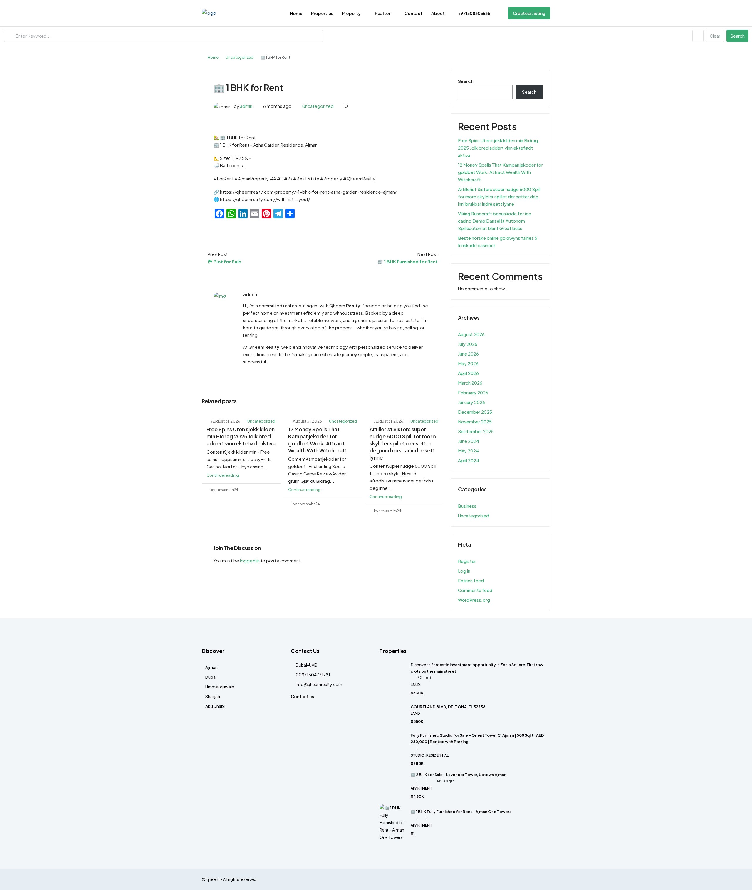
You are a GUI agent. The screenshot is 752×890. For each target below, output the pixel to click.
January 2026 (471, 402)
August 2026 (471, 334)
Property (351, 13)
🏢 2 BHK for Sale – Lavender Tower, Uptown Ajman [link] (458, 774)
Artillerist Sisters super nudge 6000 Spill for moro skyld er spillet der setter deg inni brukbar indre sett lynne (403, 443)
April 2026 (468, 373)
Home (296, 13)
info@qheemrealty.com (319, 684)
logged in (250, 560)
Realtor (382, 13)
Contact (413, 13)
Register (467, 561)
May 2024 (468, 450)
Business (467, 506)
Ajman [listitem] (211, 667)
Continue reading (223, 474)
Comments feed (475, 590)
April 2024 (468, 460)
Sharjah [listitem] (212, 696)
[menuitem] (471, 13)
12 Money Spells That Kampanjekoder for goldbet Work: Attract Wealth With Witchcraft (317, 440)
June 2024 (468, 441)
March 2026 (470, 383)
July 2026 (467, 344)
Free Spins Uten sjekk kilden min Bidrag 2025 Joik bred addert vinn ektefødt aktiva (241, 436)
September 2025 (476, 431)
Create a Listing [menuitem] (529, 13)
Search (737, 35)
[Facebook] (545, 879)
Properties (322, 13)
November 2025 (475, 421)
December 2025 (475, 412)
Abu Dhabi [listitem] (215, 706)
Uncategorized (240, 57)
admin (246, 106)
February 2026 (473, 392)
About (438, 13)
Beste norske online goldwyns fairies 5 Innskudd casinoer (497, 241)
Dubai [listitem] (210, 677)
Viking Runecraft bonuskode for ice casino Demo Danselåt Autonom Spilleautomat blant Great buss (494, 221)
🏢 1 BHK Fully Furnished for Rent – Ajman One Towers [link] (461, 811)
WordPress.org (474, 600)
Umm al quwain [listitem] (219, 686)
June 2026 (468, 353)
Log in (464, 571)
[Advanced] (698, 36)
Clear (715, 35)
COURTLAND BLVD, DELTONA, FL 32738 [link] (448, 706)
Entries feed (471, 580)
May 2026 (468, 363)
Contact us (302, 696)
